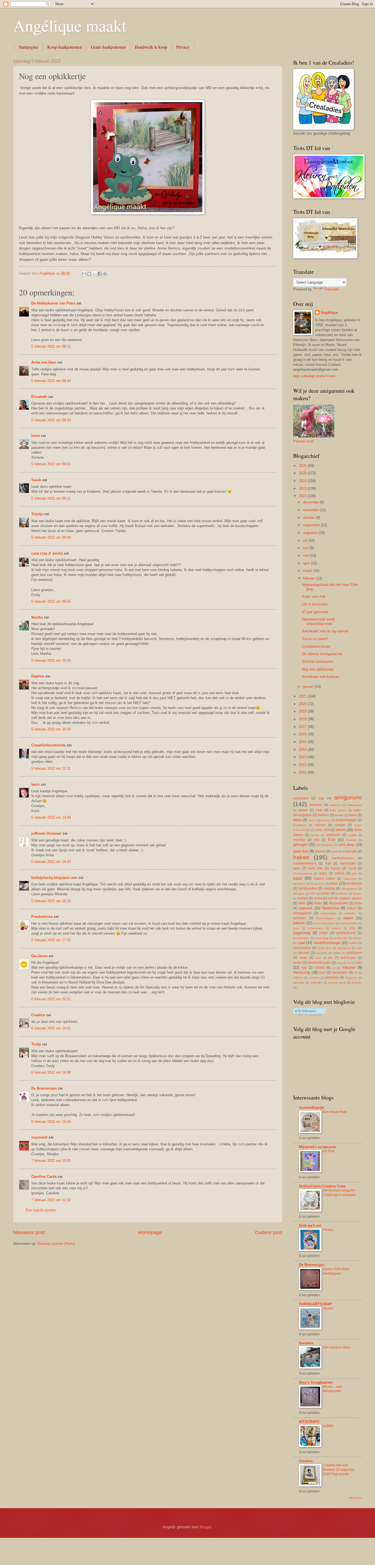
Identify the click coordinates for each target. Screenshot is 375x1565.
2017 (303, 727)
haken (301, 857)
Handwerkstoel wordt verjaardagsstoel (318, 621)
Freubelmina (42, 917)
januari (309, 687)
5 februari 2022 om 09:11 (51, 498)
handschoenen (343, 858)
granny (320, 851)
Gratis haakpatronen (108, 47)
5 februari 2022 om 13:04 (51, 817)
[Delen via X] (94, 273)
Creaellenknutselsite (48, 745)
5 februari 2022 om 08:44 (51, 381)
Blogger (205, 1527)
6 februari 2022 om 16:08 (51, 1072)
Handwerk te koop (151, 47)
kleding (329, 888)
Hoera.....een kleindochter (332, 1389)
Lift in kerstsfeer (315, 604)
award (303, 810)
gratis (334, 851)
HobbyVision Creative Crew (322, 1186)
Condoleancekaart (316, 646)
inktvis (339, 873)
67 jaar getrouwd (315, 612)
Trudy (36, 1044)
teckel (297, 962)
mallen (303, 898)
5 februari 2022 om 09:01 (51, 464)
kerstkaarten (308, 888)
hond (352, 868)
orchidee (299, 918)
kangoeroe (317, 883)
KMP (312, 893)
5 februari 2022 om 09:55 (51, 601)
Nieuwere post (29, 1232)
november (311, 510)
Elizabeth (39, 397)
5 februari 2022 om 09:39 (51, 537)
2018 (303, 719)
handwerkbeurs (305, 863)
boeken (326, 820)
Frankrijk (351, 839)
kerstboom (354, 883)
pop (352, 928)
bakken (323, 815)
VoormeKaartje (311, 1108)
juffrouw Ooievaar (46, 833)
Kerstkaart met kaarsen (320, 677)
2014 (303, 749)
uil (333, 967)
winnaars (298, 982)
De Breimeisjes (44, 1088)
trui (349, 962)
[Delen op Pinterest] (105, 273)
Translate (331, 289)
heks (296, 868)
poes (296, 928)
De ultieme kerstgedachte (322, 654)
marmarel (39, 1137)
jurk (354, 873)
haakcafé (350, 851)
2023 (303, 488)
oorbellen (350, 913)
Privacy (182, 47)
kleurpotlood (349, 888)
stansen (303, 952)
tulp (304, 967)
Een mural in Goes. (337, 1347)
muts (358, 903)
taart (318, 957)
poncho (336, 928)
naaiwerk (306, 908)
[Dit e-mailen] (84, 273)
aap (321, 798)
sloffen (353, 942)
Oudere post (268, 1232)
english (352, 834)
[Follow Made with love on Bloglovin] (309, 1014)
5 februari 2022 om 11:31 (51, 768)
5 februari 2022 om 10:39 (51, 729)
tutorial (320, 967)
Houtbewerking (302, 873)
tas (330, 957)
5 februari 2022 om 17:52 (51, 940)
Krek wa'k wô (310, 1225)
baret (353, 815)
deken (341, 830)
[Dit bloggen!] (89, 273)
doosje (315, 834)
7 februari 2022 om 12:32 (51, 1200)
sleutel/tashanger (327, 943)
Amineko (315, 805)
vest (322, 972)
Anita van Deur (43, 362)
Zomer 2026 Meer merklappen (336, 1271)
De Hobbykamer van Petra (53, 303)
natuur (351, 908)
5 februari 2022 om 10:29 (51, 660)
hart (328, 863)
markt (318, 898)
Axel (319, 810)
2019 (303, 711)
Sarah (36, 480)
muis (318, 903)
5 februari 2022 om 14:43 (51, 862)
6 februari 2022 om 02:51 (51, 999)
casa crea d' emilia (47, 553)
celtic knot (322, 830)
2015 (303, 742)
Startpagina (28, 47)
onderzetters (328, 913)
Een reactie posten (41, 1210)
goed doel (301, 851)
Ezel (331, 840)
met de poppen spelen (345, 898)
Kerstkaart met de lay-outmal (325, 631)
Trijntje (37, 514)
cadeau (320, 825)
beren (297, 820)
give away (347, 845)
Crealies (306, 1461)
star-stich (321, 952)
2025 (303, 473)
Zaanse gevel (337, 982)
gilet (318, 844)
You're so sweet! (315, 639)
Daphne (37, 676)
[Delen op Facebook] (99, 273)
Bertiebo (306, 1343)
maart (308, 571)
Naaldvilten (331, 908)
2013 (303, 757)
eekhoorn (333, 834)
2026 (303, 466)
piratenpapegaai (324, 923)
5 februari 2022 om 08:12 (51, 346)
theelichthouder (319, 962)
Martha (37, 617)
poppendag (301, 933)
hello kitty (315, 868)
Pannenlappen (325, 918)
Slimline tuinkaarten (317, 662)
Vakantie (349, 967)
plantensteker (348, 923)
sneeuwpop (302, 947)
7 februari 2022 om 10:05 (51, 1161)
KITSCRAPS (309, 1422)
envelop (299, 839)
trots (339, 962)
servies (357, 938)
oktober (309, 518)
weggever (351, 977)
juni (306, 548)
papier (348, 918)
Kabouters (350, 878)
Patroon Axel (303, 441)
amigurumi (348, 797)
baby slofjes (338, 810)
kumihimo (342, 893)
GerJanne (39, 956)
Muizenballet (338, 903)
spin (359, 947)
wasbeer (314, 977)
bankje (339, 815)
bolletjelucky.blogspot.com (54, 878)
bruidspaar (300, 825)
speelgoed (344, 947)
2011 (303, 772)
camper (340, 825)
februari (309, 578)
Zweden (357, 982)
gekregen (300, 845)
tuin (359, 962)
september (312, 525)
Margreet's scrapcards (317, 1147)
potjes (323, 933)
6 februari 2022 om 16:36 (51, 1122)
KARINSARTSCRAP (315, 1304)
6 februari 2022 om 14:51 (51, 1028)
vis (355, 972)
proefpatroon (346, 933)
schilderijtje (341, 938)
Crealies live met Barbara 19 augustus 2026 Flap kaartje (338, 1469)
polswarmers (315, 928)
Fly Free (329, 1151)
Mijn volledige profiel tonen (314, 376)
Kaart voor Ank (314, 596)
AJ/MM (328, 1426)
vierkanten (339, 972)
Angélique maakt (70, 25)
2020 (303, 704)
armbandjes (354, 805)
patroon (299, 923)
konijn (325, 893)
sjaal (301, 943)
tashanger (348, 957)
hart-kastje (348, 863)
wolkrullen (316, 982)
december (311, 502)
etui (316, 839)
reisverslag (321, 938)
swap (303, 957)
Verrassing (301, 972)
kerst (334, 883)
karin (35, 784)
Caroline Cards (44, 1177)
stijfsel (337, 952)
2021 (303, 696)
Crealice (38, 1015)
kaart (297, 878)
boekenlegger (346, 820)
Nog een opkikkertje (318, 669)
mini (301, 903)
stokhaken (354, 952)
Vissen (328, 1230)
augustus (311, 533)
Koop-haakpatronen (64, 47)
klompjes (298, 893)
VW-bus (298, 977)
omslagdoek (302, 913)
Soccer (328, 1308)
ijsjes (323, 873)
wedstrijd (331, 977)
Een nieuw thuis (335, 1112)
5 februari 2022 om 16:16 (51, 901)
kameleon (299, 883)
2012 (303, 765)
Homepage (150, 1232)
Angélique (329, 313)
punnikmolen (301, 938)
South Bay (324, 947)
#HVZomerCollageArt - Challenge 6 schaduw (340, 1193)
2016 (303, 734)
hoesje (336, 868)
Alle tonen (355, 1497)
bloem (312, 820)
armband (335, 805)
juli (306, 540)
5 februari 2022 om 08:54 (51, 420)
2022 (303, 496)
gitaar (330, 844)
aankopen (300, 798)
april (307, 563)
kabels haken (324, 878)
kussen (357, 893)
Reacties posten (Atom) (56, 1244)
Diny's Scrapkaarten (316, 1382)
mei (306, 555)
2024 (303, 481)
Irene (35, 436)
